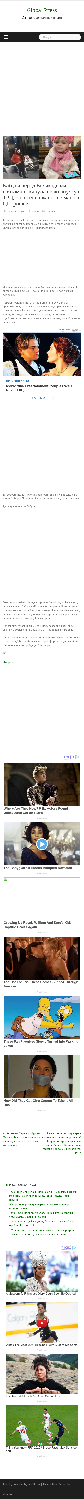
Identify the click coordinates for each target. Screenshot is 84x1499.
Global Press (42, 10)
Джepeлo (8, 662)
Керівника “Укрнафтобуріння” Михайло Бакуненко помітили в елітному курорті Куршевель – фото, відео (22, 1139)
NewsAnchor (59, 1484)
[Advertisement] (42, 86)
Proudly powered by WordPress (21, 1484)
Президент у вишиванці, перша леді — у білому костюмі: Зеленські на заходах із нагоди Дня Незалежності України (43, 1195)
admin (35, 211)
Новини (51, 211)
